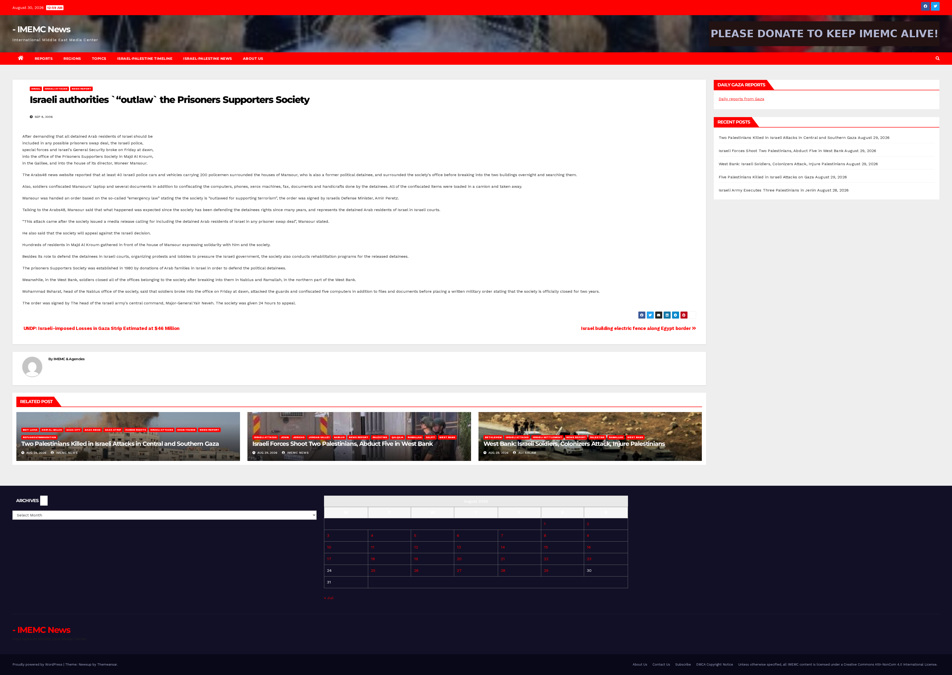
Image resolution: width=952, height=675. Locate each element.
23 (589, 558)
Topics (99, 58)
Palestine (380, 437)
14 (503, 547)
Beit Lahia (30, 429)
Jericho (298, 437)
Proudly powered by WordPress (37, 664)
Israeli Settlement (547, 437)
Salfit (430, 437)
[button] (938, 58)
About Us (253, 58)
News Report (81, 88)
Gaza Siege (93, 429)
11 (372, 547)
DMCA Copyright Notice (714, 664)
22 (546, 558)
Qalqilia (397, 437)
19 (416, 558)
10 (329, 547)
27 (459, 570)
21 (503, 558)
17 (329, 558)
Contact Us (661, 664)
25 (373, 570)
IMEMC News (66, 452)
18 (373, 558)
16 (589, 547)
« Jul (328, 597)
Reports (44, 58)
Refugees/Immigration (39, 437)
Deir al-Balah (52, 429)
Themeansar (107, 664)
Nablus (339, 437)
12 (416, 547)
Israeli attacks (56, 88)
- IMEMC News (41, 29)
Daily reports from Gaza (741, 98)
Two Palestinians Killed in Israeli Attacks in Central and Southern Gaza (120, 443)
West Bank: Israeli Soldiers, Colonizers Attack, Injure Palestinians (574, 443)
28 (503, 570)
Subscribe (683, 664)
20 (459, 558)
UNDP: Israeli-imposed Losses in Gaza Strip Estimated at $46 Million (100, 328)
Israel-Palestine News (207, 58)
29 (546, 570)
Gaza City (73, 429)
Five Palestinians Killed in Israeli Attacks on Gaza (766, 177)
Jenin (285, 437)
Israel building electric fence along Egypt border (636, 328)
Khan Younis (186, 429)
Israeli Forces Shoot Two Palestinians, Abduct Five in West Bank (342, 443)
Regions (72, 58)
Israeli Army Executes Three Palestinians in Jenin (767, 190)
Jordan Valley (319, 437)
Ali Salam (526, 452)
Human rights (135, 429)
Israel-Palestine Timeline (145, 58)
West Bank (447, 437)
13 (459, 547)
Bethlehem (493, 437)
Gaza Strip (113, 429)
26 (416, 570)
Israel (35, 88)
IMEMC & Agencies (69, 359)
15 (546, 547)
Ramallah (415, 437)
